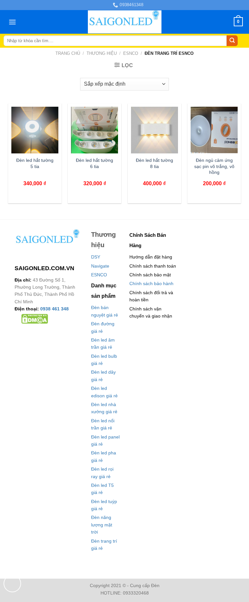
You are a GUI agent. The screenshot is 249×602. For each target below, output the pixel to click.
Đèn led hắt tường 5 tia (34, 163)
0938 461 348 (54, 308)
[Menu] (12, 22)
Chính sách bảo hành (151, 283)
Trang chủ (67, 53)
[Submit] (232, 40)
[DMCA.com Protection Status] (34, 318)
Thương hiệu (102, 53)
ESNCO (130, 53)
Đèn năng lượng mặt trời (101, 525)
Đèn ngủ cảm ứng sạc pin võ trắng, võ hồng (214, 166)
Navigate (100, 266)
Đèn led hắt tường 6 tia (94, 163)
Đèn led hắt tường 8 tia (154, 163)
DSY (95, 256)
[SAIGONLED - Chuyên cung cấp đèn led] (124, 21)
